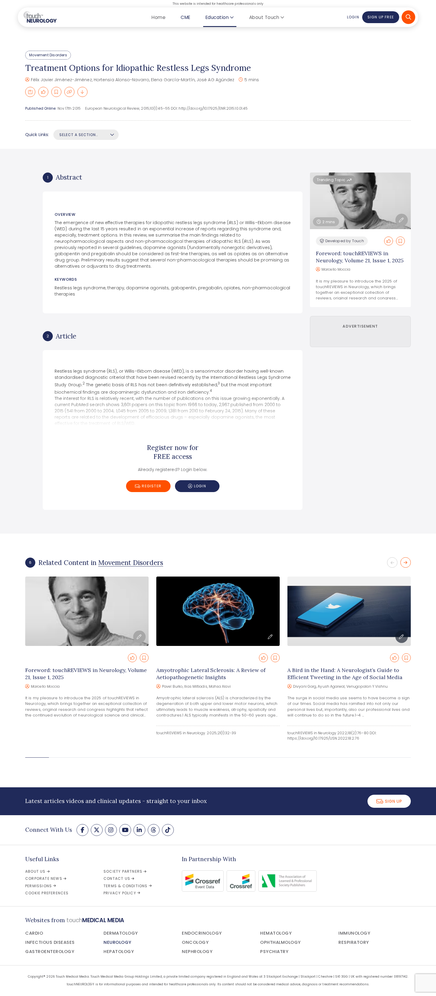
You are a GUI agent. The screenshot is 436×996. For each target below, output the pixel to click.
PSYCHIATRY (274, 951)
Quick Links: (37, 135)
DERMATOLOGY (121, 933)
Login (353, 17)
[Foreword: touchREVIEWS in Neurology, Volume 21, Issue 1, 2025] (87, 611)
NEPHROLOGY (197, 951)
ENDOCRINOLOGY (202, 933)
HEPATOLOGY (119, 951)
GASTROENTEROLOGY (49, 951)
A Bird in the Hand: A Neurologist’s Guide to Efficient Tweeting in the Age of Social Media (344, 674)
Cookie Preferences (47, 893)
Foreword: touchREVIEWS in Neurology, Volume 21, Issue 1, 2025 (360, 257)
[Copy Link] (69, 92)
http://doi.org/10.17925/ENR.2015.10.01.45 (213, 108)
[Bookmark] (56, 92)
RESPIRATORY (353, 942)
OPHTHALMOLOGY (280, 942)
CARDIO (34, 933)
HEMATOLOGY (276, 933)
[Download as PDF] (82, 92)
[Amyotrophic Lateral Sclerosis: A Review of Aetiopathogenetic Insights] (218, 611)
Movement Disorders (48, 55)
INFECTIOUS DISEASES (50, 942)
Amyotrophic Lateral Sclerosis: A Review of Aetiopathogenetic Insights (210, 674)
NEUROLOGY (117, 942)
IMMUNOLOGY (354, 933)
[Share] (30, 92)
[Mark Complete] (43, 92)
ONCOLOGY (195, 942)
